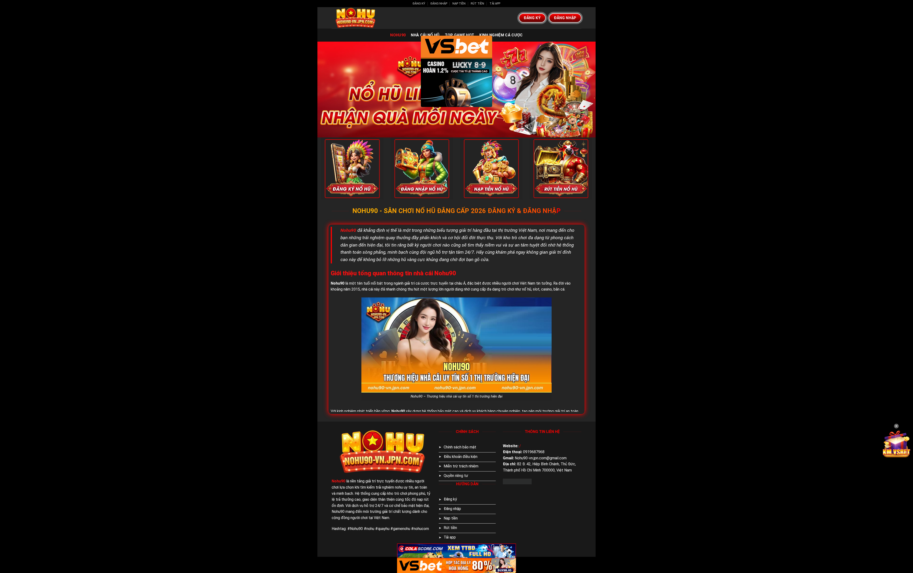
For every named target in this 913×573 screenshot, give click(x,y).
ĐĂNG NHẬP (439, 3)
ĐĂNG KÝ (419, 3)
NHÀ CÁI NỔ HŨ (425, 35)
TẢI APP (495, 3)
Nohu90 (398, 35)
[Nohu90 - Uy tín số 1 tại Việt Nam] (355, 18)
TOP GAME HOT (459, 35)
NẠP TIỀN (459, 3)
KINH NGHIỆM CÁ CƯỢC (501, 35)
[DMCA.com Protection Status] (517, 481)
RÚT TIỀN (477, 3)
